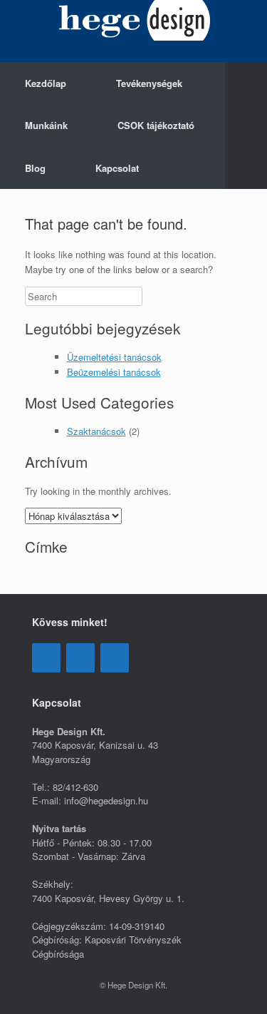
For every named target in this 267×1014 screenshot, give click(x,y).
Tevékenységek (149, 83)
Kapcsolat (117, 168)
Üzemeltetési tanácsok (114, 357)
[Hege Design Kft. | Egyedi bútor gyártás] (133, 20)
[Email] (80, 657)
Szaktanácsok (96, 431)
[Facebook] (46, 657)
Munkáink (46, 125)
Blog (35, 168)
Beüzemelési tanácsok (114, 372)
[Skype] (114, 657)
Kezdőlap (45, 83)
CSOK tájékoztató (155, 125)
